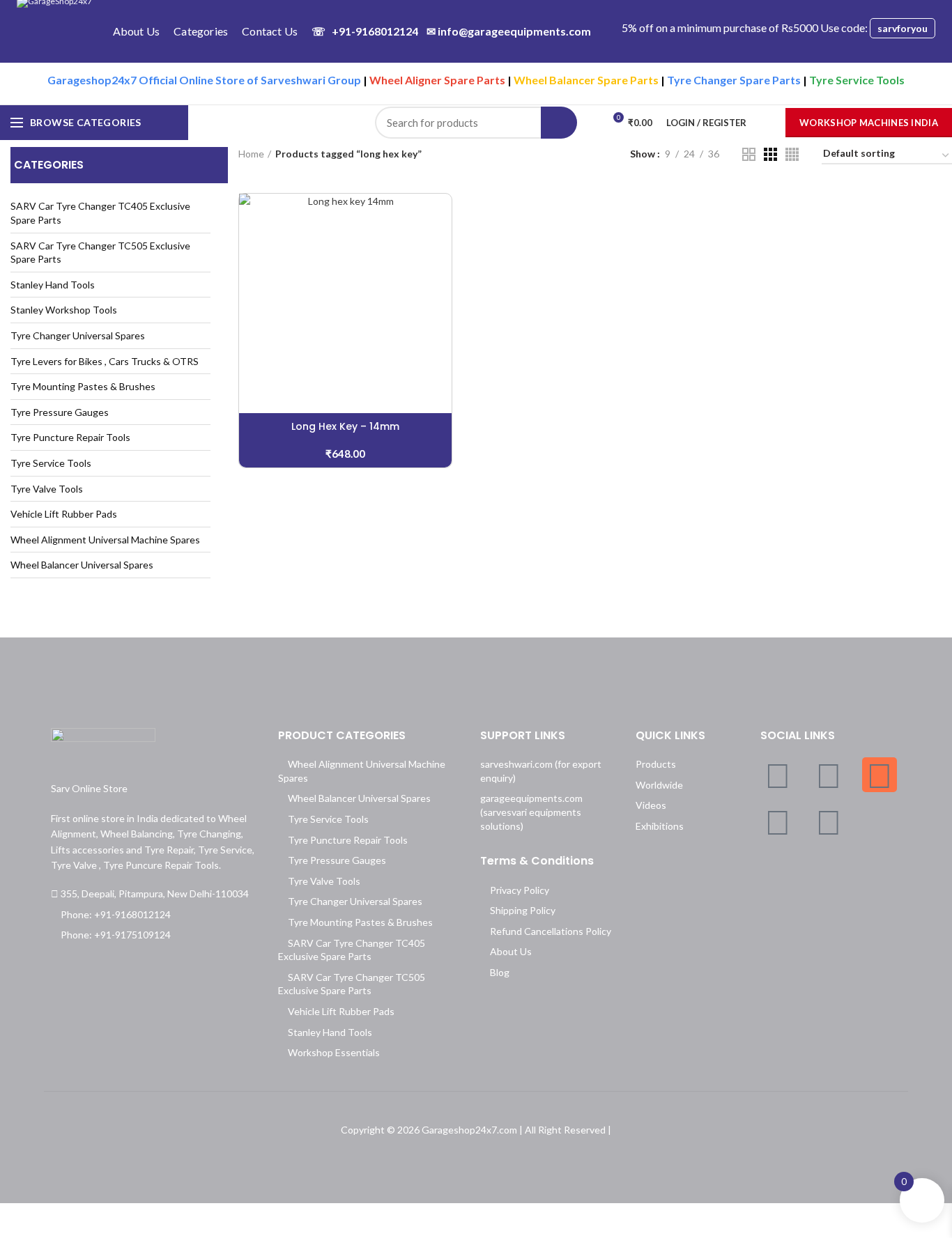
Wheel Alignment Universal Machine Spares (105, 540)
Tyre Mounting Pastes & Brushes (82, 386)
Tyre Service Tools (50, 463)
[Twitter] (828, 774)
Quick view (441, 247)
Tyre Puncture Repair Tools (70, 437)
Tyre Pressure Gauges (59, 412)
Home (251, 154)
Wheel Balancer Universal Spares (81, 565)
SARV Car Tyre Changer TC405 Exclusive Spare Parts (100, 213)
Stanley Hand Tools (52, 285)
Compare (441, 216)
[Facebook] (777, 774)
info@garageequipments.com (509, 31)
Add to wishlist (441, 279)
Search (559, 123)
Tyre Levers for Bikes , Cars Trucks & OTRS (104, 361)
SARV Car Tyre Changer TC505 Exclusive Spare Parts (100, 252)
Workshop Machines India (868, 122)
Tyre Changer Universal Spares (77, 335)
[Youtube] (828, 821)
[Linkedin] (777, 821)
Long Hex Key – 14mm (345, 426)
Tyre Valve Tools (46, 489)
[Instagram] (879, 774)
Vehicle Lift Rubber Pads (63, 514)
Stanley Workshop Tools (63, 310)
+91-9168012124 (365, 31)
